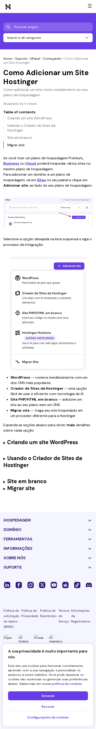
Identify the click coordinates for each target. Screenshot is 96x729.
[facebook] (18, 585)
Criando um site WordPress (29, 118)
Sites (41, 180)
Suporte (21, 59)
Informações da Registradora (80, 616)
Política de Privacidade (29, 613)
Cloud (30, 163)
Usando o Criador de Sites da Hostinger (31, 128)
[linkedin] (7, 585)
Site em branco (19, 137)
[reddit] (65, 585)
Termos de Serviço (63, 616)
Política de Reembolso (48, 613)
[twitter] (42, 585)
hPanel (35, 59)
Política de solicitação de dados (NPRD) (12, 619)
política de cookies (67, 684)
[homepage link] (8, 6)
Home (7, 59)
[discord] (88, 585)
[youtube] (53, 585)
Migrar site (16, 145)
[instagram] (30, 585)
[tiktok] (77, 585)
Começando (52, 59)
